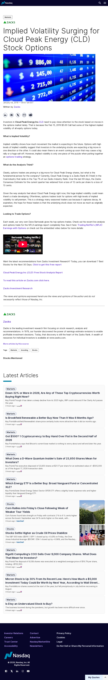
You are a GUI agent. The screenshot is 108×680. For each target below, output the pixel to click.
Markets (8, 17)
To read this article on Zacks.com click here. (26, 280)
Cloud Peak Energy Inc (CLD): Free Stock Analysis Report (33, 272)
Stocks (34, 350)
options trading (14, 156)
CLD (41, 122)
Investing (24, 350)
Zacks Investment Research (18, 288)
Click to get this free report (47, 264)
